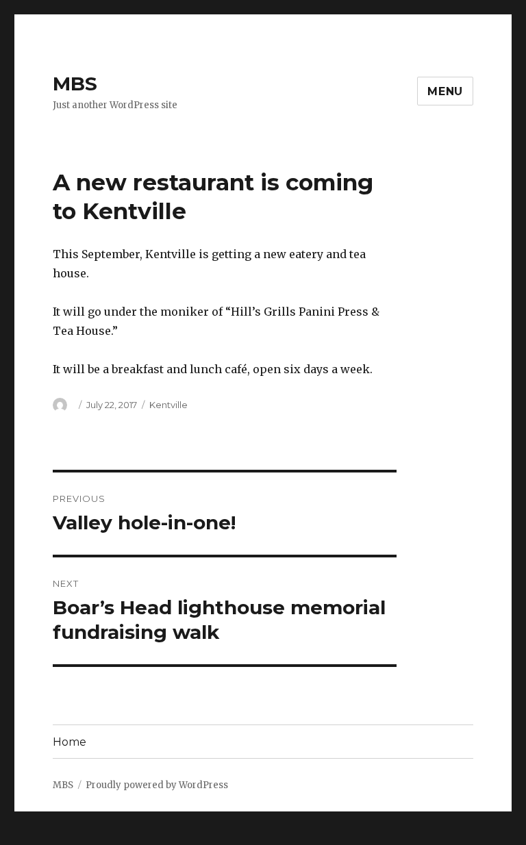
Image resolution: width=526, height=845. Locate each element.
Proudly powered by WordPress (157, 785)
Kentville (168, 404)
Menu (445, 91)
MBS (75, 83)
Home (69, 741)
